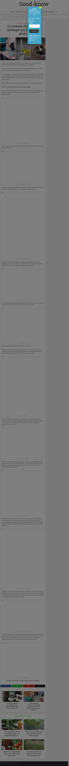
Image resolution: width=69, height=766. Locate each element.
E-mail (31, 23)
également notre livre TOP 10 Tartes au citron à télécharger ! (34, 24)
